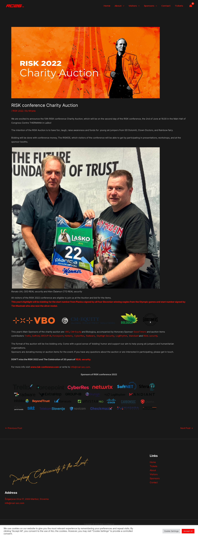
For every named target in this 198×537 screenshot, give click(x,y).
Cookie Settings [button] (171, 531)
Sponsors (155, 478)
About (153, 470)
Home (153, 462)
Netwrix (69, 335)
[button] (122, 6)
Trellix (27, 335)
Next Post (186, 428)
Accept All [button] (188, 531)
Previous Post (13, 428)
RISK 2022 (18, 110)
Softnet (36, 335)
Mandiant (133, 335)
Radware (90, 335)
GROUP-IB (46, 335)
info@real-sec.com (80, 367)
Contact (154, 482)
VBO (67, 331)
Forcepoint (57, 335)
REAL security (150, 335)
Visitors (154, 474)
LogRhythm (121, 335)
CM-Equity (75, 331)
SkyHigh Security (105, 335)
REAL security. (83, 359)
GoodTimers (139, 331)
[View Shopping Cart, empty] (190, 5)
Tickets (153, 466)
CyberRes (79, 335)
